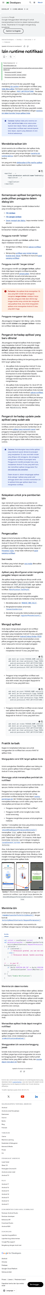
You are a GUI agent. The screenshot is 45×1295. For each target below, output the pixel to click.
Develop (5, 9)
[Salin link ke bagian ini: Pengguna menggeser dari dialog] (35, 316)
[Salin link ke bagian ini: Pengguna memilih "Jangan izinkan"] (37, 264)
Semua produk (7, 1272)
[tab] (6, 934)
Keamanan (5, 1114)
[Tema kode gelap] (39, 171)
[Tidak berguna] (27, 46)
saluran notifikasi (34, 247)
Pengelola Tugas (8, 551)
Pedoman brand (20, 1279)
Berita (4, 1121)
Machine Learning (8, 1140)
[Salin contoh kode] (42, 171)
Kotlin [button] (6, 934)
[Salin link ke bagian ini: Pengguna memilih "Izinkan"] (30, 236)
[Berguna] (24, 46)
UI (27, 9)
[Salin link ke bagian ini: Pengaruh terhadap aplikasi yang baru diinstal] (19, 338)
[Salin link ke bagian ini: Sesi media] (14, 559)
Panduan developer (8, 1216)
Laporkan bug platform (9, 1235)
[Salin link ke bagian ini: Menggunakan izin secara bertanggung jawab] (9, 1047)
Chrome (4, 1262)
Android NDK (6, 1226)
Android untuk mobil (8, 1172)
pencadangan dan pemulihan (18, 470)
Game (4, 1136)
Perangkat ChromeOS (9, 1169)
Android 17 (5, 1184)
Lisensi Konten (17, 1082)
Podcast (4, 1128)
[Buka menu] (3, 2)
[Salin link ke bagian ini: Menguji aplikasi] (23, 624)
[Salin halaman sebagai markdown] (11, 57)
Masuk (40, 2)
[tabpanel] (22, 959)
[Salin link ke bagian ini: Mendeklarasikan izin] (29, 144)
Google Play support (8, 1242)
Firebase (4, 1265)
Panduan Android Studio (10, 1213)
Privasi (4, 1150)
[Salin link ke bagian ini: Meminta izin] (19, 908)
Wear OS (5, 1165)
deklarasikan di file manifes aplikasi (29, 163)
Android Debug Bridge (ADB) (31, 636)
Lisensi (10, 1279)
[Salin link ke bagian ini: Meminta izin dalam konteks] (30, 986)
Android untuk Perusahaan (10, 1111)
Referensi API (6, 1220)
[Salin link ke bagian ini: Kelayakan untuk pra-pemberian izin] (8, 498)
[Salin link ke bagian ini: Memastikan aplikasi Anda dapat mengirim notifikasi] (13, 1026)
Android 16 (5, 1187)
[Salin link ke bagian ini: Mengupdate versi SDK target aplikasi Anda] (4, 762)
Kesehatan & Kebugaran (10, 1143)
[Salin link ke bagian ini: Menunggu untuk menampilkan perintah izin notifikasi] (13, 780)
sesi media (28, 564)
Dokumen (7, 42)
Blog (3, 1124)
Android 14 (5, 1194)
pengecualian (24, 274)
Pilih (10, 213)
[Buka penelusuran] (30, 2)
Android (4, 1107)
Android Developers (8, 39)
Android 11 (5, 1204)
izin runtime (14, 86)
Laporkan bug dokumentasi (11, 1238)
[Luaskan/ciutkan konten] (16, 63)
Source (4, 1118)
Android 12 (5, 1201)
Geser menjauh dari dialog (15, 221)
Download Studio (7, 1223)
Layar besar (5, 1162)
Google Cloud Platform (9, 1269)
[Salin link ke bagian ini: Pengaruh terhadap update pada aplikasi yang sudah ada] (32, 420)
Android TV (5, 1175)
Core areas (18, 9)
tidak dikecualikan (8, 89)
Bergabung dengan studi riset (11, 1245)
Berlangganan (36, 1284)
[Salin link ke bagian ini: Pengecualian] (19, 534)
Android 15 (5, 1191)
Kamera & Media (7, 1146)
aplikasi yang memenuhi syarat (24, 429)
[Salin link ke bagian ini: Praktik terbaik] (22, 743)
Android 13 (5, 1197)
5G (3, 1153)
